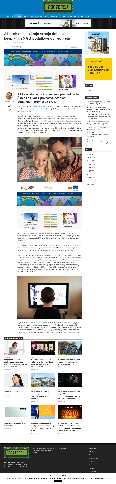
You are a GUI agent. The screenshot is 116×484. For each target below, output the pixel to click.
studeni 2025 (91, 184)
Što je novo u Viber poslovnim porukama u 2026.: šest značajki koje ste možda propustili (15, 363)
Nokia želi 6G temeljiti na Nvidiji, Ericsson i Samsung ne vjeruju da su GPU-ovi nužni (42, 427)
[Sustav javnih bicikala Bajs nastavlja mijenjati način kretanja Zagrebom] (70, 348)
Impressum (63, 448)
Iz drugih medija (83, 16)
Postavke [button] (108, 478)
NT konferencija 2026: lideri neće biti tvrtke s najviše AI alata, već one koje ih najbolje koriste (42, 363)
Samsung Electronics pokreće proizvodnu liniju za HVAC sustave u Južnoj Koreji (42, 395)
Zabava (46, 16)
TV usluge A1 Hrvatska (41, 323)
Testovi (62, 16)
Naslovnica (9, 16)
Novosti (18, 16)
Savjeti (26, 16)
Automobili (72, 16)
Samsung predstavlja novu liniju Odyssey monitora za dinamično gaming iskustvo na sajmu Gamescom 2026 (69, 395)
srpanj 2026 (91, 157)
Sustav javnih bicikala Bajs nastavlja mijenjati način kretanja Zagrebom (69, 362)
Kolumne (54, 16)
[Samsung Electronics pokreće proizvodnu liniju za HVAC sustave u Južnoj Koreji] (43, 380)
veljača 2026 (91, 174)
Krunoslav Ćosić (19, 42)
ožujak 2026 (91, 171)
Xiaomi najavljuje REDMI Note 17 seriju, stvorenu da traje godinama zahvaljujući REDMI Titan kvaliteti (69, 427)
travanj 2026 (91, 167)
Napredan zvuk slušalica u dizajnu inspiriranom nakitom (16, 392)
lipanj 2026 (90, 161)
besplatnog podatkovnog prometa (41, 106)
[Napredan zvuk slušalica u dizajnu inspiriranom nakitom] (16, 380)
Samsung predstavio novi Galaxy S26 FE (14, 424)
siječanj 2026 (91, 177)
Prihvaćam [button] (58, 481)
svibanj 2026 (91, 164)
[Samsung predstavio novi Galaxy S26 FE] (16, 412)
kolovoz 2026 (91, 154)
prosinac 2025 (91, 181)
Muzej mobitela (36, 16)
